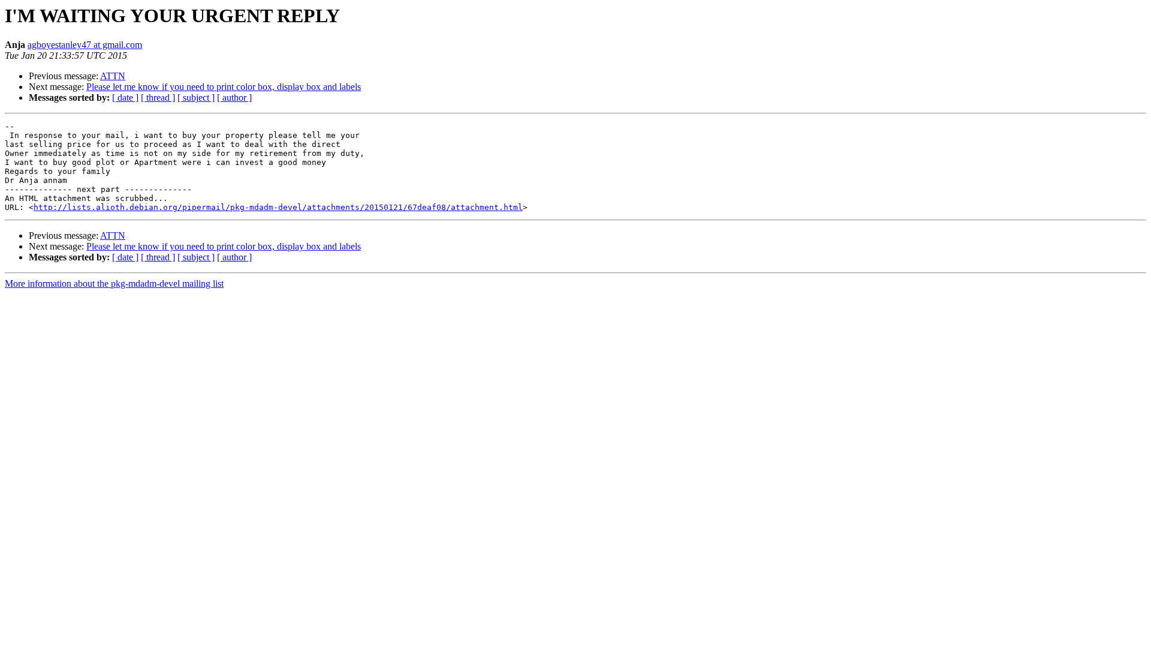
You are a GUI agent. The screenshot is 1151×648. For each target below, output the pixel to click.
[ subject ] (196, 97)
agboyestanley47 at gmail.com (85, 45)
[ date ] (125, 97)
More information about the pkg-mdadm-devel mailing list (114, 283)
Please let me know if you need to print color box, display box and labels (223, 87)
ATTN (112, 76)
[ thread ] (158, 97)
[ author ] (234, 97)
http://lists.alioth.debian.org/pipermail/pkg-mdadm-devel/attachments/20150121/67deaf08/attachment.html (278, 207)
